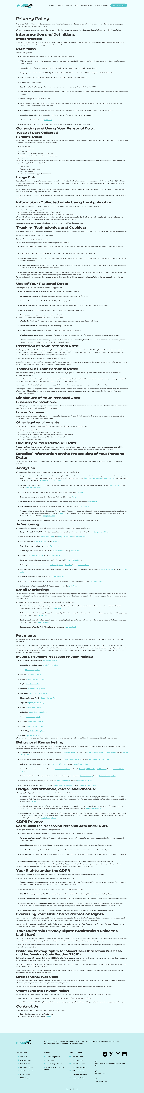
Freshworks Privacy (93, 808)
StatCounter (92, 501)
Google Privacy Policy (50, 665)
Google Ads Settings (101, 532)
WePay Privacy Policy (33, 674)
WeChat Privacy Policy (37, 731)
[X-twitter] (111, 1054)
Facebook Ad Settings (62, 769)
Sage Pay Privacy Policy (35, 703)
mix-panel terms (49, 516)
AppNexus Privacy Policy (87, 785)
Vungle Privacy (59, 576)
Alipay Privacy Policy (32, 735)
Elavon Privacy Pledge (33, 717)
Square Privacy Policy (33, 707)
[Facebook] (105, 1054)
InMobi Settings (58, 551)
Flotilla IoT (48, 120)
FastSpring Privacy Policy (38, 693)
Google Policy (44, 480)
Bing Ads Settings (40, 541)
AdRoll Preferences (64, 780)
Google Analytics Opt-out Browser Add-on (99, 478)
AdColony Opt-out (56, 565)
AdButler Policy (96, 581)
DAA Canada (90, 769)
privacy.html (71, 627)
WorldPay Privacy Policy (36, 679)
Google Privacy (114, 485)
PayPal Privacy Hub (32, 684)
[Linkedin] (124, 1054)
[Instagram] (117, 1054)
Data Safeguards (56, 480)
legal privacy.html (44, 622)
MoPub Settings (37, 555)
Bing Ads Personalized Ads (72, 759)
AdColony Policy (83, 565)
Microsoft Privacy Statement (99, 759)
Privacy (33, 801)
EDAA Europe (101, 769)
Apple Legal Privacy (50, 660)
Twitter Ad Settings (59, 764)
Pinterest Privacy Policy (107, 776)
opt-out (60, 513)
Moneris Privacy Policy (35, 726)
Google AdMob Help (47, 536)
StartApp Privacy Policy (73, 560)
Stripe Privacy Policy (32, 670)
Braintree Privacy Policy (36, 688)
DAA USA (68, 565)
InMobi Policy (75, 551)
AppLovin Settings (107, 569)
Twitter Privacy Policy (80, 764)
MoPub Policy (55, 555)
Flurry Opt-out (84, 506)
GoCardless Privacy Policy (38, 712)
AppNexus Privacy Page (63, 785)
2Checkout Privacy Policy (48, 698)
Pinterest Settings (86, 776)
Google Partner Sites (65, 536)
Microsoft (56, 541)
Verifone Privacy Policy (35, 721)
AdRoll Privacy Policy (84, 780)
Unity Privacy (73, 586)
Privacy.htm (42, 615)
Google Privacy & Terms (32, 487)
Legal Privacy (56, 608)
